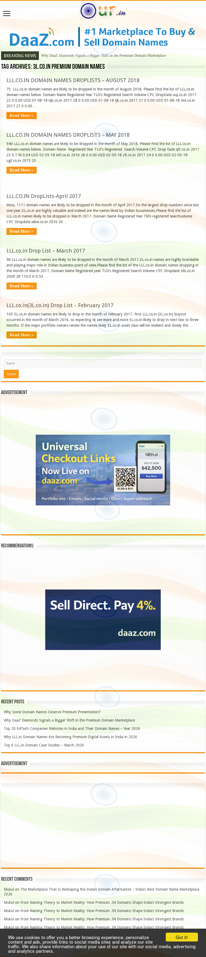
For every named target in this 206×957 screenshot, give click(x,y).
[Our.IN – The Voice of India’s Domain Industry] (103, 9)
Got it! (182, 937)
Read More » (22, 115)
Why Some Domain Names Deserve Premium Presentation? (52, 712)
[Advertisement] (103, 827)
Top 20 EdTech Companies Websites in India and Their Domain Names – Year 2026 (72, 728)
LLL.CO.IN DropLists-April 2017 (43, 196)
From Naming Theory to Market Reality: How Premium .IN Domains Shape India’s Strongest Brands (102, 902)
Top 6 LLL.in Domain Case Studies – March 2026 (44, 745)
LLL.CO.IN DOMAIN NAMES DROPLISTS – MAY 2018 (68, 135)
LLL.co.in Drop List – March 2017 (45, 250)
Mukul (9, 889)
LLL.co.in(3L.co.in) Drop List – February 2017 (59, 305)
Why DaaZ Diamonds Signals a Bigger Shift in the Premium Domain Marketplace (103, 56)
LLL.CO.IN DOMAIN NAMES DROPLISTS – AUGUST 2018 (72, 80)
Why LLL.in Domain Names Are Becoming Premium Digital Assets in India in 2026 (70, 737)
